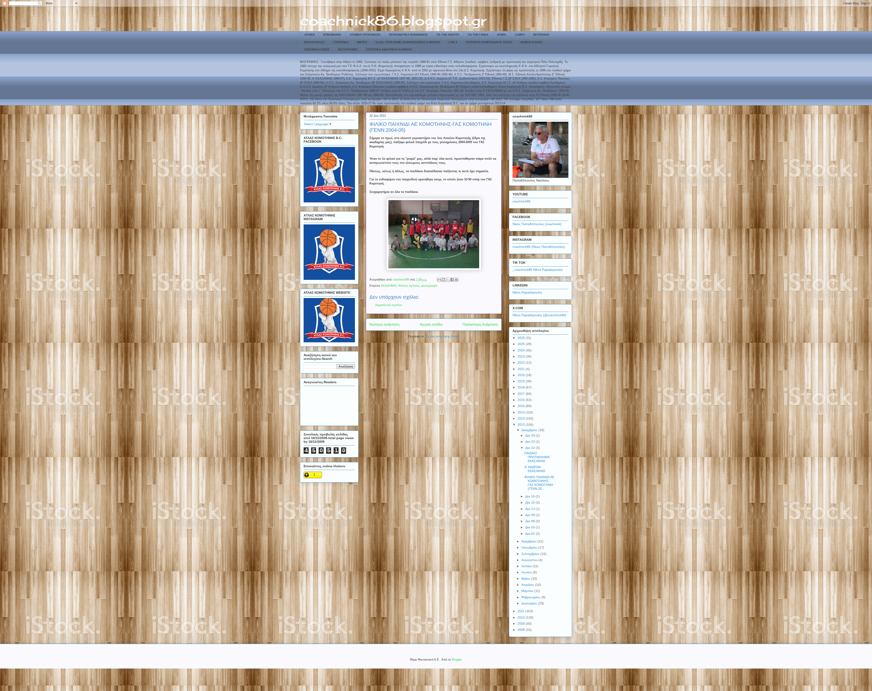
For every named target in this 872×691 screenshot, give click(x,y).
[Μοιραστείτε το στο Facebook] (452, 279)
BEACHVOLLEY (314, 42)
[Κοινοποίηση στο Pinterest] (456, 279)
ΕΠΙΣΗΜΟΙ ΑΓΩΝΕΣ (316, 49)
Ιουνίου (527, 572)
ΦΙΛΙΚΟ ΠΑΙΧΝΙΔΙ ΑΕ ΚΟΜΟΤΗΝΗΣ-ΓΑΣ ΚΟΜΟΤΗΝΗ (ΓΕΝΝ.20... (539, 482)
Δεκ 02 (530, 533)
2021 (522, 369)
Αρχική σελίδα (431, 324)
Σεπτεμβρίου (530, 554)
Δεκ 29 (530, 435)
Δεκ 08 (530, 521)
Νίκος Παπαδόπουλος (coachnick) (537, 224)
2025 (522, 344)
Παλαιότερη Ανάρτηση (480, 324)
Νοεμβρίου (529, 541)
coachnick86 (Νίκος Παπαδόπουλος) (539, 247)
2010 (522, 617)
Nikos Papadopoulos (527, 292)
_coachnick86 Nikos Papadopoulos (538, 269)
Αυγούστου (529, 560)
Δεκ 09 (530, 515)
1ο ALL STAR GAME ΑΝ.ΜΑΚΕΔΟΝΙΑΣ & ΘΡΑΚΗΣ (407, 42)
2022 (522, 362)
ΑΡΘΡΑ (501, 34)
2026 (522, 338)
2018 (522, 387)
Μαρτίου (527, 591)
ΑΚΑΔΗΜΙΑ (388, 285)
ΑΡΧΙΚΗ (309, 34)
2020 (522, 375)
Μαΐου (526, 578)
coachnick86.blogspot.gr (393, 20)
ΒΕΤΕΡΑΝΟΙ (541, 34)
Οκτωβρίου (529, 547)
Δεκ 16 (530, 496)
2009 (522, 623)
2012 (522, 424)
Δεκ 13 (530, 509)
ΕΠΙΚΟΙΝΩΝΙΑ (332, 34)
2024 (522, 350)
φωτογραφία (429, 285)
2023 (522, 356)
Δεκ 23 (530, 441)
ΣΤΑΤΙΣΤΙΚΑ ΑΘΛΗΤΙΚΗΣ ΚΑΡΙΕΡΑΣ (389, 49)
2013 (522, 418)
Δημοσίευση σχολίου (388, 305)
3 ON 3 (452, 42)
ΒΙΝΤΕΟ (362, 42)
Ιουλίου (527, 566)
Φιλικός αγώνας (408, 285)
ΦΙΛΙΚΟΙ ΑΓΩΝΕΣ (531, 42)
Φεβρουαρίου (531, 597)
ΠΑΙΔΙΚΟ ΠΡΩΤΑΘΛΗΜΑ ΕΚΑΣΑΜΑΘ (537, 457)
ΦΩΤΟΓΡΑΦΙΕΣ (348, 49)
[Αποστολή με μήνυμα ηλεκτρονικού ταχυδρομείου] (439, 279)
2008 (522, 629)
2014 (522, 412)
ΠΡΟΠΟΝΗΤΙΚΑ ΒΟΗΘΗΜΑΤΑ (408, 34)
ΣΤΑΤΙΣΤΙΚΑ (340, 42)
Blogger (456, 659)
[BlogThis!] (443, 279)
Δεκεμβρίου (529, 430)
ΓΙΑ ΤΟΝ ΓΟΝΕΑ (478, 34)
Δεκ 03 (530, 527)
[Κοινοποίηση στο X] (448, 279)
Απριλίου (528, 585)
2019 (522, 381)
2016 (522, 400)
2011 (521, 611)
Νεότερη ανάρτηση (384, 324)
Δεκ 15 (530, 502)
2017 (522, 393)
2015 (522, 406)
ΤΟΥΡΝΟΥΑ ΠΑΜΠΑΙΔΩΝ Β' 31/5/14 (489, 42)
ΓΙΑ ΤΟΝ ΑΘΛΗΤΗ (447, 34)
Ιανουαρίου (529, 603)
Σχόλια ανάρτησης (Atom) (443, 336)
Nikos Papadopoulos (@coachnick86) (539, 315)
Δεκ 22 (530, 448)
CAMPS (520, 34)
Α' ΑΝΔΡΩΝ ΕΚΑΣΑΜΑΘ (534, 469)
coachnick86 (521, 201)
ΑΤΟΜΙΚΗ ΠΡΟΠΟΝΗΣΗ (365, 34)
